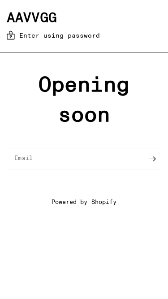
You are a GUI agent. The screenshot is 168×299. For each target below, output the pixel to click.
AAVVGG (32, 18)
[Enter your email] (152, 158)
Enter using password (59, 36)
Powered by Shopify (84, 202)
